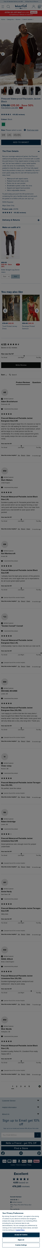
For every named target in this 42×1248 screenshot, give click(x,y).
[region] (21, 1229)
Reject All (21, 1240)
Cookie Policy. (20, 1230)
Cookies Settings (21, 1245)
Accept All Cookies (21, 1235)
